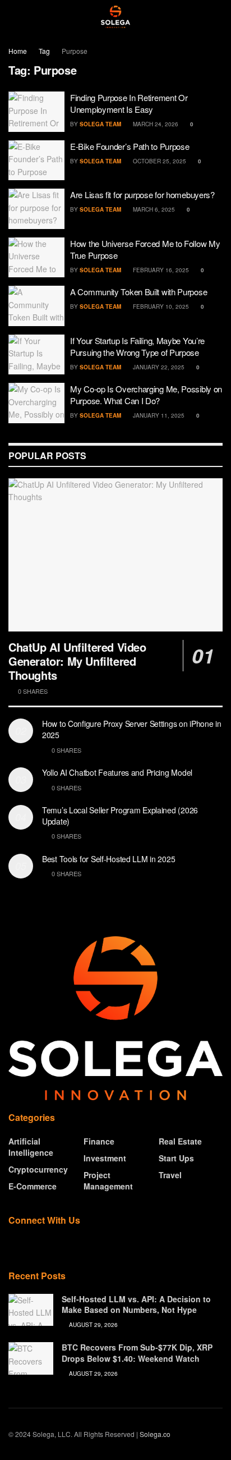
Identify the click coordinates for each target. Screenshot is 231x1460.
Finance (99, 1141)
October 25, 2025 (158, 161)
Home (17, 51)
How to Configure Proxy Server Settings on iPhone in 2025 (131, 729)
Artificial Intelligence (30, 1147)
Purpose (74, 51)
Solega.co (155, 1434)
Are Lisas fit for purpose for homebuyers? (142, 194)
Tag (44, 51)
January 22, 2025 (157, 367)
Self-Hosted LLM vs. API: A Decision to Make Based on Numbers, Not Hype (136, 1304)
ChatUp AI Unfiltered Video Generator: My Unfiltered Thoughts (77, 661)
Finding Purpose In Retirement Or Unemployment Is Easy (128, 103)
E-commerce (32, 1186)
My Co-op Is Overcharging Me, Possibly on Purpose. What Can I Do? (146, 394)
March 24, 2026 (154, 124)
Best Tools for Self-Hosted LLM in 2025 (108, 858)
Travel (170, 1174)
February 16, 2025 (160, 270)
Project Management (108, 1180)
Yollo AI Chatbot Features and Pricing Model (117, 772)
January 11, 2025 (157, 415)
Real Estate (180, 1141)
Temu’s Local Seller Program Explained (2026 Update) (120, 815)
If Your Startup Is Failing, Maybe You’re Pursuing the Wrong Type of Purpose (137, 346)
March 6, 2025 (153, 209)
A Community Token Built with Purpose (138, 292)
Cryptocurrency (38, 1169)
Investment (105, 1158)
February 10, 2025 (160, 306)
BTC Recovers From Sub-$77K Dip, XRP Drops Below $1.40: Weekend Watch (137, 1353)
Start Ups (176, 1158)
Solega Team (100, 124)
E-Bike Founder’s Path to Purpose (129, 146)
